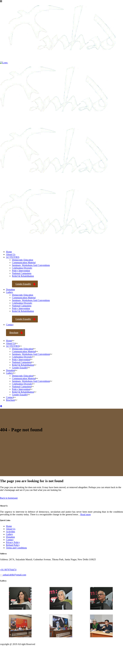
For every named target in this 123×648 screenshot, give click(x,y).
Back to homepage (9, 498)
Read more (85, 514)
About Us (10, 529)
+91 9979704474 (8, 569)
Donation (10, 537)
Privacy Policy (13, 542)
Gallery (9, 534)
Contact (9, 539)
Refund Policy (13, 545)
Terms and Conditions (16, 547)
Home (9, 526)
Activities (10, 531)
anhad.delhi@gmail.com (14, 574)
